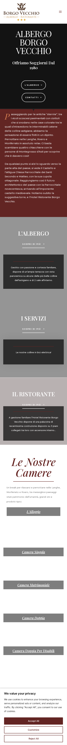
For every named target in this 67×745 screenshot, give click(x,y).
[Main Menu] (60, 11)
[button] (33, 85)
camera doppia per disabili (33, 651)
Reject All (34, 738)
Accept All (33, 721)
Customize (33, 729)
